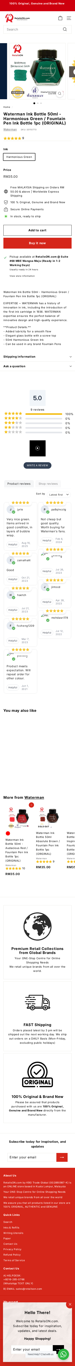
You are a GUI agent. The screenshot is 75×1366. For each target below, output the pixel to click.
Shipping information (19, 356)
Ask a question (14, 366)
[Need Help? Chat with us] (63, 1354)
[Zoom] (59, 93)
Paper (7, 1238)
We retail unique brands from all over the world (32, 1197)
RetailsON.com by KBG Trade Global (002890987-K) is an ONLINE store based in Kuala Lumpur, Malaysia (37, 1184)
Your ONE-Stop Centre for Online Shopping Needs (34, 1191)
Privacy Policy (12, 1249)
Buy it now (37, 243)
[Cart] (60, 18)
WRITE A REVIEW (37, 465)
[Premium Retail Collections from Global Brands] (37, 926)
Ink (5, 149)
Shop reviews (48, 483)
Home (6, 107)
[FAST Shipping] (37, 1002)
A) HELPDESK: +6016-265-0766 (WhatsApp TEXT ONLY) (18, 1279)
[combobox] (37, 29)
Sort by (40, 493)
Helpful (12, 544)
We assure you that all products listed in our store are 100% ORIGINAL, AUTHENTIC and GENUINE (36, 1204)
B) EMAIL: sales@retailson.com (22, 1288)
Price (7, 169)
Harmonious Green (19, 156)
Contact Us (10, 1243)
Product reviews (19, 483)
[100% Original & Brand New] (37, 1074)
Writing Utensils (13, 1232)
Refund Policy (12, 1254)
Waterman (10, 129)
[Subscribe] (62, 1157)
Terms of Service (14, 1260)
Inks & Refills (11, 1227)
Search (7, 1221)
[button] (37, 138)
